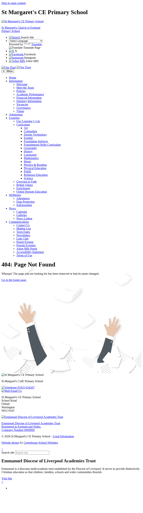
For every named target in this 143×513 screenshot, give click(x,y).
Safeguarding (24, 205)
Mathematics (31, 158)
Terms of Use (24, 255)
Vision (20, 111)
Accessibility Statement (30, 252)
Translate (36, 44)
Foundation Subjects (36, 141)
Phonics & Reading (35, 164)
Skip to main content (13, 3)
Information (16, 81)
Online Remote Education (31, 191)
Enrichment (23, 188)
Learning (14, 117)
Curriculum (23, 124)
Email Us (16, 390)
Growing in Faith (26, 181)
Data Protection (25, 201)
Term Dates (23, 231)
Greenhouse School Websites (41, 442)
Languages (30, 154)
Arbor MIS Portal (26, 248)
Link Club (22, 238)
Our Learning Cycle (28, 121)
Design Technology (35, 134)
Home (12, 77)
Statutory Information (29, 101)
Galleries (21, 215)
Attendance (23, 198)
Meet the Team (25, 87)
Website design (10, 442)
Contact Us (23, 225)
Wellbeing (15, 195)
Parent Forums (25, 242)
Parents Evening (26, 245)
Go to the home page (13, 280)
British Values (24, 185)
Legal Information (63, 436)
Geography (30, 148)
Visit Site (6, 478)
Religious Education (36, 174)
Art (26, 128)
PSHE (27, 171)
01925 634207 (26, 387)
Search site (7, 452)
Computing (30, 131)
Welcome (21, 84)
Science (28, 178)
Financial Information (29, 97)
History (28, 151)
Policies (21, 91)
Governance (23, 107)
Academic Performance (30, 94)
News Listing (24, 218)
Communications (19, 221)
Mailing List (23, 228)
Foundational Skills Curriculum (42, 144)
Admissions (16, 114)
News (12, 208)
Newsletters (23, 235)
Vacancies (22, 104)
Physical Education (35, 168)
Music (27, 161)
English (28, 138)
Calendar (21, 211)
